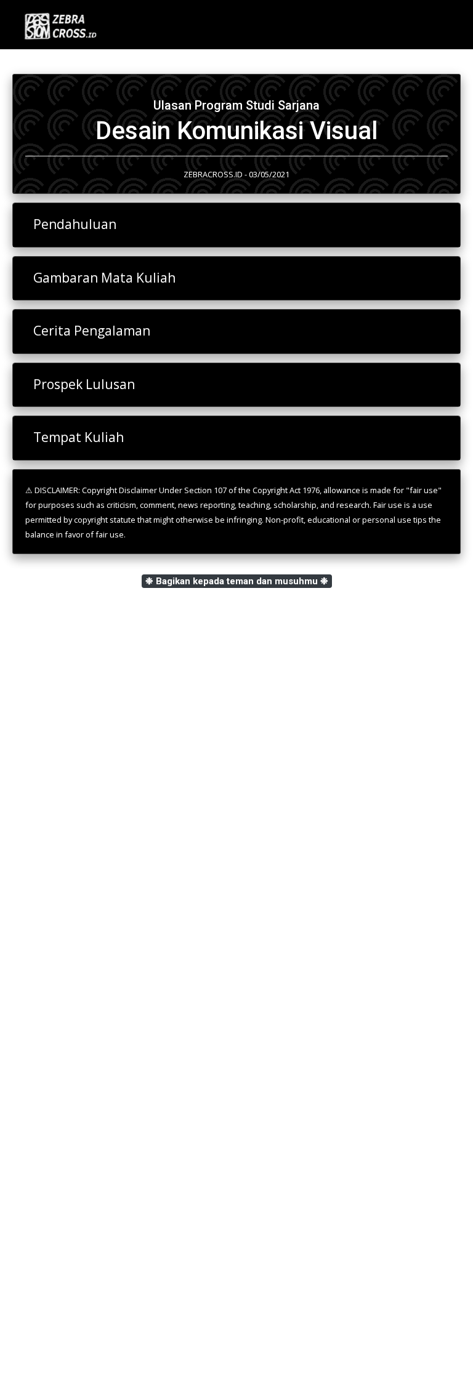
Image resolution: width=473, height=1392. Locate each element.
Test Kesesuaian (67, 957)
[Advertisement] (236, 790)
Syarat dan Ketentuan (67, 1131)
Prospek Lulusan (84, 384)
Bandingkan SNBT (70, 1051)
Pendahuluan (74, 224)
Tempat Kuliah (78, 437)
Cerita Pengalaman (91, 330)
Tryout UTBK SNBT (73, 1074)
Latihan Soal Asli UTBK (79, 980)
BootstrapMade (261, 1366)
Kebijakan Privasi (57, 1144)
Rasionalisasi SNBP (72, 1027)
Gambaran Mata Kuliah (104, 277)
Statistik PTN (60, 1004)
